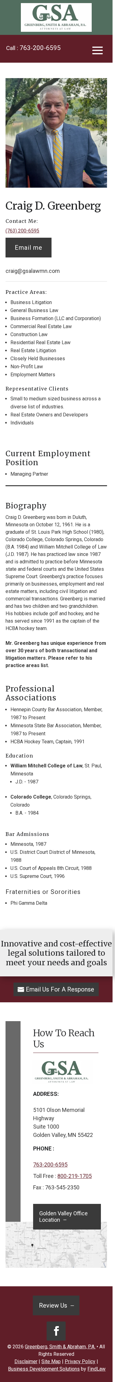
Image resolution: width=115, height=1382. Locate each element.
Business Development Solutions (44, 1369)
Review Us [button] (53, 1305)
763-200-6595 (40, 48)
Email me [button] (28, 247)
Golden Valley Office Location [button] (63, 1216)
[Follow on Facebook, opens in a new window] (56, 1331)
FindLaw (96, 1369)
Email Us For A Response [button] (60, 989)
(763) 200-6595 (22, 231)
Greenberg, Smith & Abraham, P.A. (60, 1347)
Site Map (51, 1361)
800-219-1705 (74, 1176)
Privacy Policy (80, 1361)
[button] (97, 49)
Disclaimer (25, 1361)
